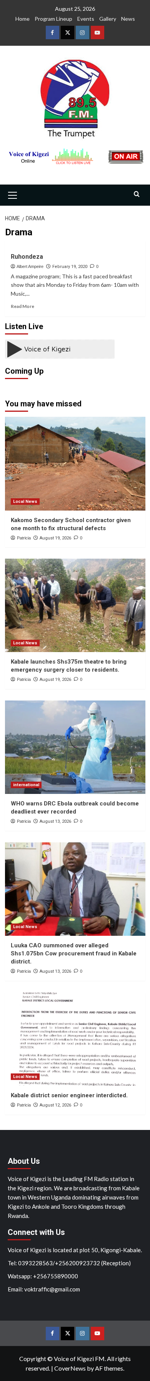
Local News (25, 501)
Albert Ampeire (30, 266)
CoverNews (70, 1368)
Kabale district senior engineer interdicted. (69, 1095)
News (128, 18)
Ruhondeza (27, 256)
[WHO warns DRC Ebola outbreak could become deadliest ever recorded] (75, 747)
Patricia (24, 538)
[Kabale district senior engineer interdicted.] (75, 1039)
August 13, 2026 (55, 821)
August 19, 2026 (55, 538)
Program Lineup (53, 18)
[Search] (137, 194)
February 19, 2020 (69, 266)
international (26, 784)
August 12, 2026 (55, 1105)
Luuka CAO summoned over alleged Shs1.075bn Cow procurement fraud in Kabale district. (74, 953)
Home (22, 18)
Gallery (107, 18)
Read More (22, 306)
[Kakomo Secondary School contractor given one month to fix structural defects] (75, 463)
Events (85, 18)
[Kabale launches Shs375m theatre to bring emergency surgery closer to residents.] (75, 605)
